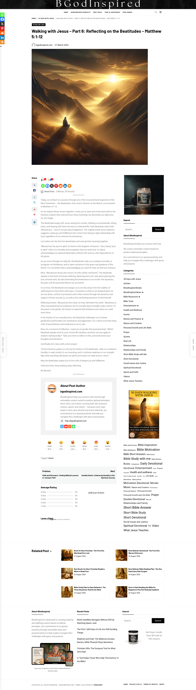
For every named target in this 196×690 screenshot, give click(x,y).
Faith (154, 468)
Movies (154, 482)
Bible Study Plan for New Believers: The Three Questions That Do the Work (90, 588)
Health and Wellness (133, 310)
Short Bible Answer (137, 507)
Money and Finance (132, 319)
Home (66, 12)
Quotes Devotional (134, 499)
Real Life (127, 341)
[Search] (156, 12)
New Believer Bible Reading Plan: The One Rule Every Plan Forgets (145, 570)
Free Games (127, 12)
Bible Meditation (130, 450)
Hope (154, 472)
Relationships (130, 345)
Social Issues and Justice (135, 363)
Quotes (127, 336)
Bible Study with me (137, 458)
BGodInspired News (132, 292)
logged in (53, 519)
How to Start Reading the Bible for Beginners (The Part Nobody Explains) (143, 588)
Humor (127, 314)
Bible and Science (130, 445)
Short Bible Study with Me (135, 354)
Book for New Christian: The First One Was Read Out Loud (89, 552)
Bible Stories (151, 454)
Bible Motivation (148, 449)
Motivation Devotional (136, 483)
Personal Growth (144, 491)
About (161, 684)
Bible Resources (131, 296)
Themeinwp (97, 685)
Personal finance (130, 491)
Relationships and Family (135, 350)
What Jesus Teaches (133, 381)
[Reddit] (61, 186)
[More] (69, 186)
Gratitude (126, 472)
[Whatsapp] (43, 186)
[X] (52, 186)
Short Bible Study (135, 512)
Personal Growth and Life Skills (137, 327)
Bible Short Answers (135, 454)
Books (127, 463)
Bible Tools (128, 301)
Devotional (129, 468)
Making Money (136, 479)
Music (127, 487)
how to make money (130, 476)
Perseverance (154, 487)
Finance (160, 468)
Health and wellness (141, 472)
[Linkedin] (65, 186)
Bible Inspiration (147, 444)
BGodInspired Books (133, 288)
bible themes (156, 459)
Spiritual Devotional (132, 367)
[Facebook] (47, 186)
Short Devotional (131, 359)
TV (149, 526)
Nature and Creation (133, 323)
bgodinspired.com (44, 45)
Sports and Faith (131, 372)
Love (156, 476)
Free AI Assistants (112, 12)
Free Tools (97, 12)
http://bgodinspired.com (76, 421)
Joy (144, 476)
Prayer (126, 332)
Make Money (127, 479)
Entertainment (130, 305)
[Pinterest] (56, 186)
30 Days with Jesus (39, 24)
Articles (127, 283)
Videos (127, 376)
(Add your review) (96, 493)
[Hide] (1, 46)
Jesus (50, 458)
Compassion (135, 464)
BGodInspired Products (80, 12)
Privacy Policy (135, 684)
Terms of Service (150, 684)
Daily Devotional (151, 463)
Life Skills (150, 476)
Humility (139, 476)
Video (155, 525)
